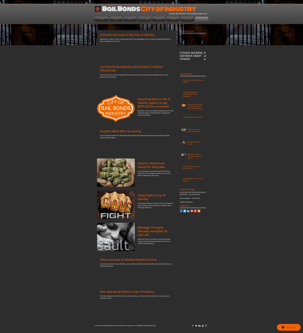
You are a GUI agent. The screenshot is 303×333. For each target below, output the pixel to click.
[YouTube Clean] (203, 326)
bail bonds (183, 194)
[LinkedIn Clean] (199, 326)
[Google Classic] (195, 211)
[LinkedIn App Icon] (188, 211)
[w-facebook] (193, 326)
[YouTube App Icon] (191, 211)
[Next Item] (202, 42)
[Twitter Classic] (184, 211)
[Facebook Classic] (181, 211)
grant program (185, 198)
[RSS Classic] (199, 211)
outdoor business (186, 202)
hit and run (196, 198)
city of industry (194, 194)
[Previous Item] (184, 42)
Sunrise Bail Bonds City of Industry (113, 325)
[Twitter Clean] (196, 326)
